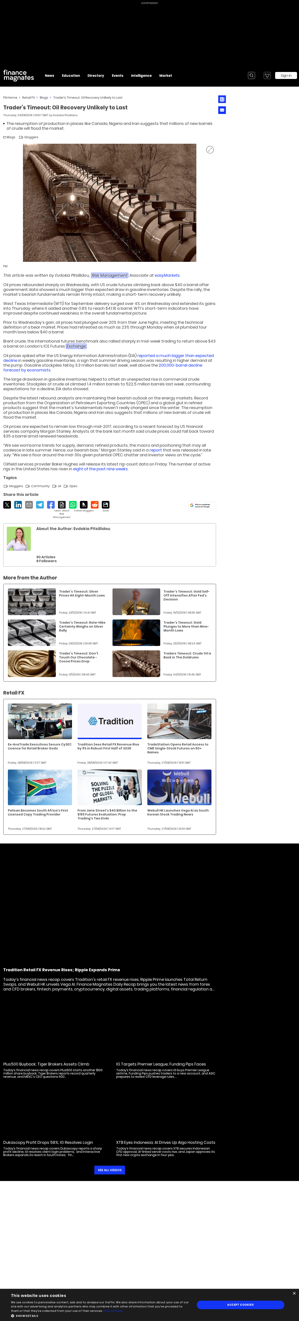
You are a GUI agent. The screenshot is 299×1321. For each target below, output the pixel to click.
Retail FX (28, 97)
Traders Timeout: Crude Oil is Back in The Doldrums (187, 655)
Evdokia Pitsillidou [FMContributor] (65, 115)
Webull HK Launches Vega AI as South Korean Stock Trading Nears (178, 812)
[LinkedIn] (18, 505)
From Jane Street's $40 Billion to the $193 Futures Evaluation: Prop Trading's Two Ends (107, 814)
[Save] (105, 506)
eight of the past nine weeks (100, 469)
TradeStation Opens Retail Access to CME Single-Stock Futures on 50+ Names (177, 748)
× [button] (294, 1293)
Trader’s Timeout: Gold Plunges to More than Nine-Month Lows (186, 626)
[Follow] (84, 506)
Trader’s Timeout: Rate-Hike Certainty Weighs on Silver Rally (82, 626)
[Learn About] (62, 510)
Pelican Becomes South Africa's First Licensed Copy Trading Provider (38, 812)
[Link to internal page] (19, 539)
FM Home (10, 97)
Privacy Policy (113, 1311)
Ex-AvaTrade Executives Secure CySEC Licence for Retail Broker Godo (40, 746)
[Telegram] (40, 505)
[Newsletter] (222, 99)
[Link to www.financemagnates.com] (32, 601)
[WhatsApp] (73, 505)
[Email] (29, 505)
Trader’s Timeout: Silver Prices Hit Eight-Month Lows (82, 593)
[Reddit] (94, 505)
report (156, 450)
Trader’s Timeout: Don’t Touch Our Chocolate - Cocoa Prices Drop (78, 657)
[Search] (251, 75)
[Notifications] (267, 75)
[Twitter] (7, 505)
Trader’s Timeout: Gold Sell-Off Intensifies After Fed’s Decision (186, 595)
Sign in (286, 75)
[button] (100, 1315)
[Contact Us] (222, 110)
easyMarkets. (167, 275)
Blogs (44, 97)
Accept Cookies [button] (240, 1305)
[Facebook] (51, 505)
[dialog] (149, 1305)
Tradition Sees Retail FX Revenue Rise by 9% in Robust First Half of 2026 (108, 746)
